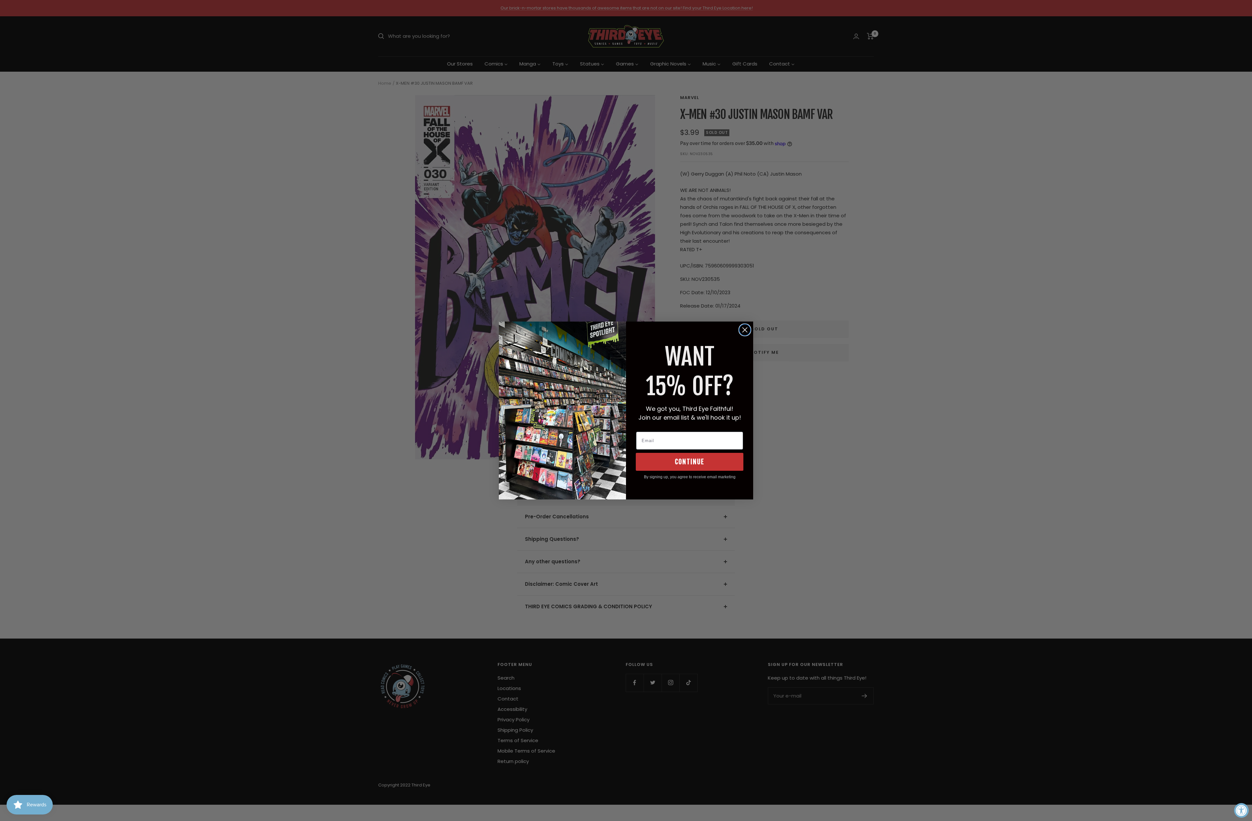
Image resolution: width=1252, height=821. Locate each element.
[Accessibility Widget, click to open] (1241, 810)
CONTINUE (689, 462)
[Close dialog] (745, 330)
